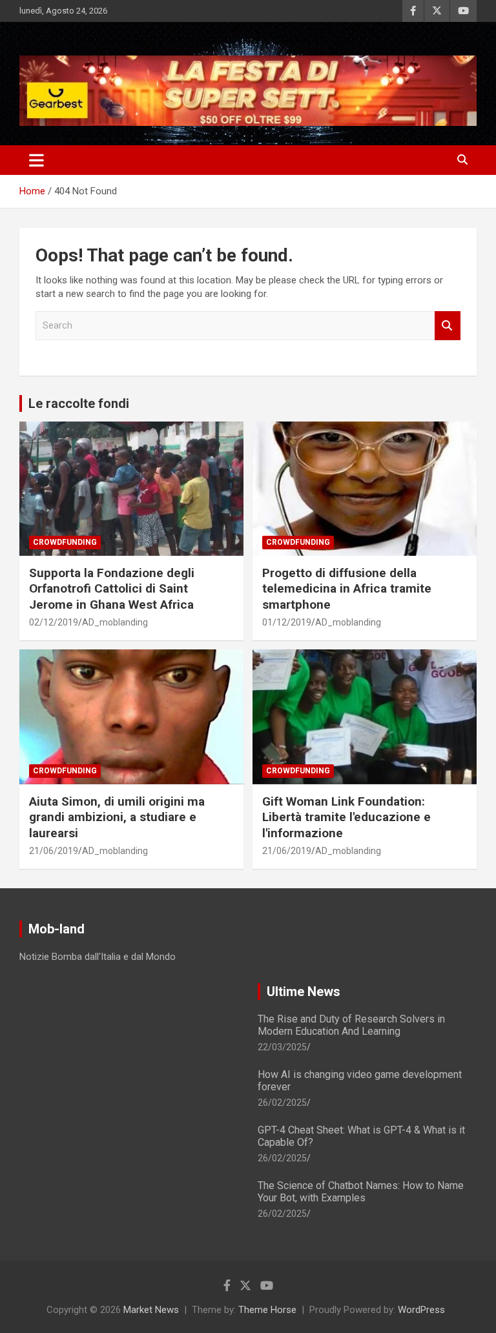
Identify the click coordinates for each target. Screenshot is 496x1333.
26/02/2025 (282, 1102)
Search (447, 325)
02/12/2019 (53, 622)
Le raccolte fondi (78, 403)
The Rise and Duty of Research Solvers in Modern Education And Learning (351, 1025)
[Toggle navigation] (36, 160)
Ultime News (303, 991)
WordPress (421, 1310)
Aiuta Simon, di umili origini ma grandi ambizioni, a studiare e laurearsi (117, 817)
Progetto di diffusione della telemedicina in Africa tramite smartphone (346, 588)
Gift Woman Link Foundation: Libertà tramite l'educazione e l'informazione (346, 817)
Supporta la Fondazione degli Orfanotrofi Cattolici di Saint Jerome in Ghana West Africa (111, 588)
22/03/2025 (282, 1047)
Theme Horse (267, 1310)
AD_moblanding (115, 622)
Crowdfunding (65, 542)
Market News (151, 1310)
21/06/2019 (53, 851)
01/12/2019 (286, 622)
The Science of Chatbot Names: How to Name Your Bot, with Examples (361, 1191)
